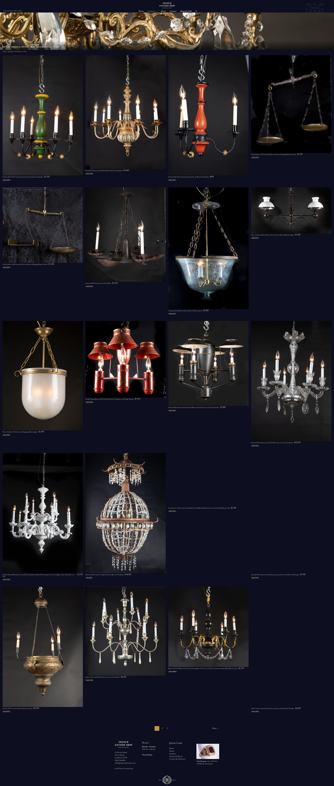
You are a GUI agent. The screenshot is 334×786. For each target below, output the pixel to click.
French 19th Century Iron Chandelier (98, 283)
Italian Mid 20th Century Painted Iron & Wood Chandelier (23, 177)
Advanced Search (175, 756)
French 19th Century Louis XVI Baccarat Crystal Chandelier (272, 443)
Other (56, 47)
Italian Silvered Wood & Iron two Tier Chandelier (103, 677)
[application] (156, 11)
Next (215, 728)
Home (4, 51)
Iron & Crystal (44, 47)
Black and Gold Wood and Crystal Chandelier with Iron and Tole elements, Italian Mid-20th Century (203, 668)
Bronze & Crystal (20, 47)
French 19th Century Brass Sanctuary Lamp (18, 708)
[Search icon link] (196, 11)
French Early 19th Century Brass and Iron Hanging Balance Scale (273, 154)
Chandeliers (18, 51)
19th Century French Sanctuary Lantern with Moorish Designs (272, 708)
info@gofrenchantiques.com (125, 763)
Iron (32, 47)
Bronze (6, 47)
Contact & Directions (177, 759)
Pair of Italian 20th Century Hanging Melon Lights (20, 432)
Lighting (10, 51)
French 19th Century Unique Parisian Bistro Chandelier (105, 575)
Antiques (172, 754)
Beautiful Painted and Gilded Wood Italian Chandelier (104, 171)
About (171, 751)
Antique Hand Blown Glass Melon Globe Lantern (185, 311)
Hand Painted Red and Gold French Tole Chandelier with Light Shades (110, 399)
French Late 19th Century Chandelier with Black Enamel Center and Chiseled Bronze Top (199, 508)
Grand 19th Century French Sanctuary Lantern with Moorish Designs (275, 575)
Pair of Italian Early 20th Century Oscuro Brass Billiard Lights (272, 235)
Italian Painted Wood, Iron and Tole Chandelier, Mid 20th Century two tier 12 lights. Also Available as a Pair (38, 575)
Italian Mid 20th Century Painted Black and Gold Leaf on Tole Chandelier (193, 407)
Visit (201, 761)
